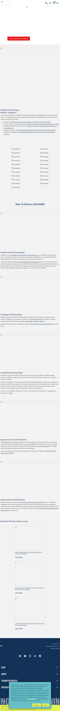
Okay (45, 705)
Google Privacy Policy (22, 709)
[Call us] (46, 3)
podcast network (39, 321)
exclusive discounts (37, 319)
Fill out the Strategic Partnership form (41, 324)
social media (28, 321)
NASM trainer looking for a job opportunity (25, 255)
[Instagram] (20, 656)
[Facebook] (40, 656)
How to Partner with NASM (19, 39)
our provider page (43, 446)
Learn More (19, 557)
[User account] (50, 3)
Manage (36, 705)
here (11, 393)
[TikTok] (35, 656)
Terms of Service (30, 709)
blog (22, 321)
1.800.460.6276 (55, 644)
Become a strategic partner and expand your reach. (43, 124)
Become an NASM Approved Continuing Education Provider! (37, 130)
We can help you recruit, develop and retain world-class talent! (31, 122)
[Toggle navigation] (57, 3)
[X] (30, 656)
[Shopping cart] (53, 3)
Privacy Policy (4, 707)
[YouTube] (25, 656)
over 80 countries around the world (30, 502)
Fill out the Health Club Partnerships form (28, 262)
